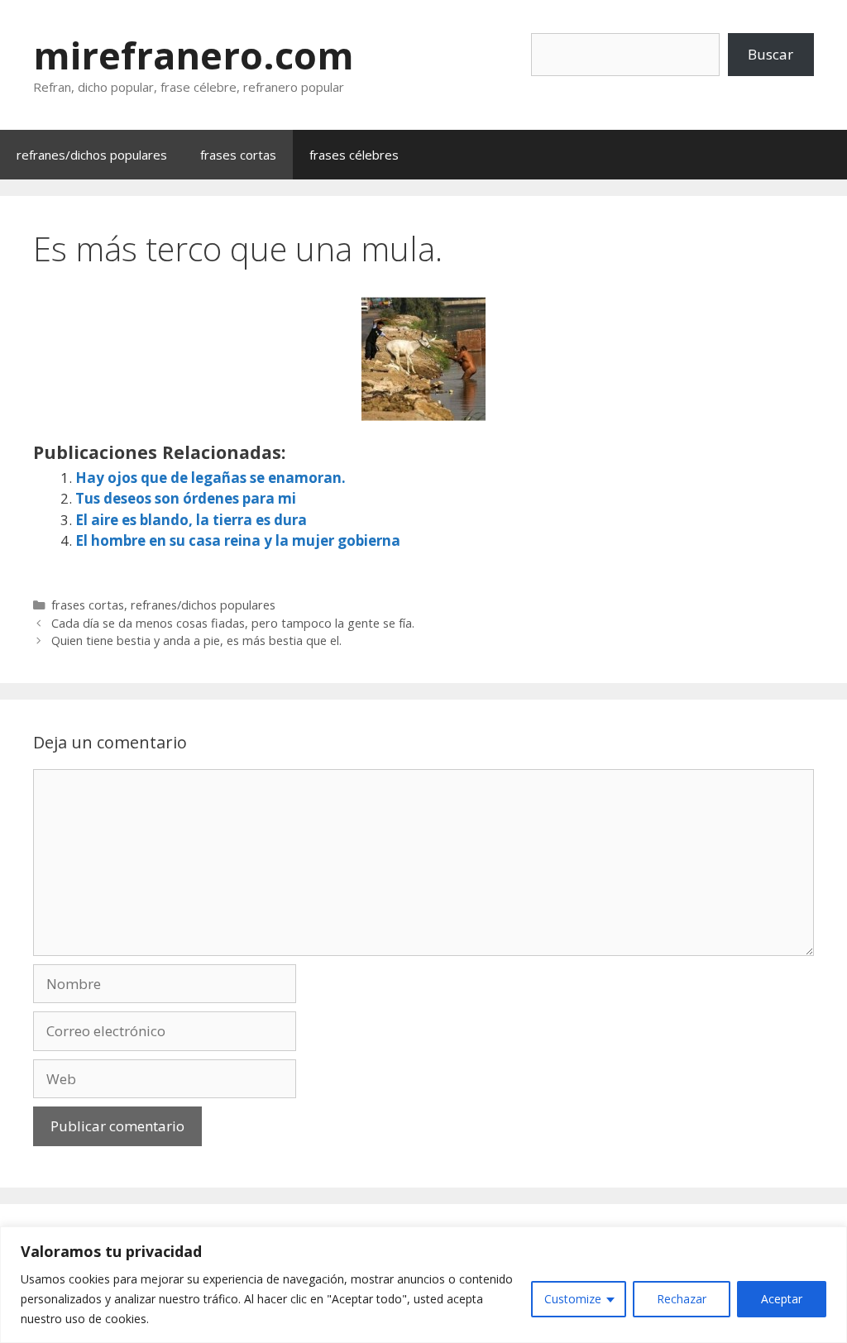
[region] (423, 1284)
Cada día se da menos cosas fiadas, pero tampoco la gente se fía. (232, 623)
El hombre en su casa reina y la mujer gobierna (237, 540)
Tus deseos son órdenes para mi (185, 498)
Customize (572, 1299)
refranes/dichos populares (92, 154)
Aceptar (781, 1299)
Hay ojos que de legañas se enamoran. (210, 477)
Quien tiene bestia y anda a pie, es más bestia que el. (196, 640)
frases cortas (238, 154)
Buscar (770, 54)
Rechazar (681, 1299)
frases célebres (354, 154)
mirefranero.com (193, 55)
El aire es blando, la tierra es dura (191, 519)
